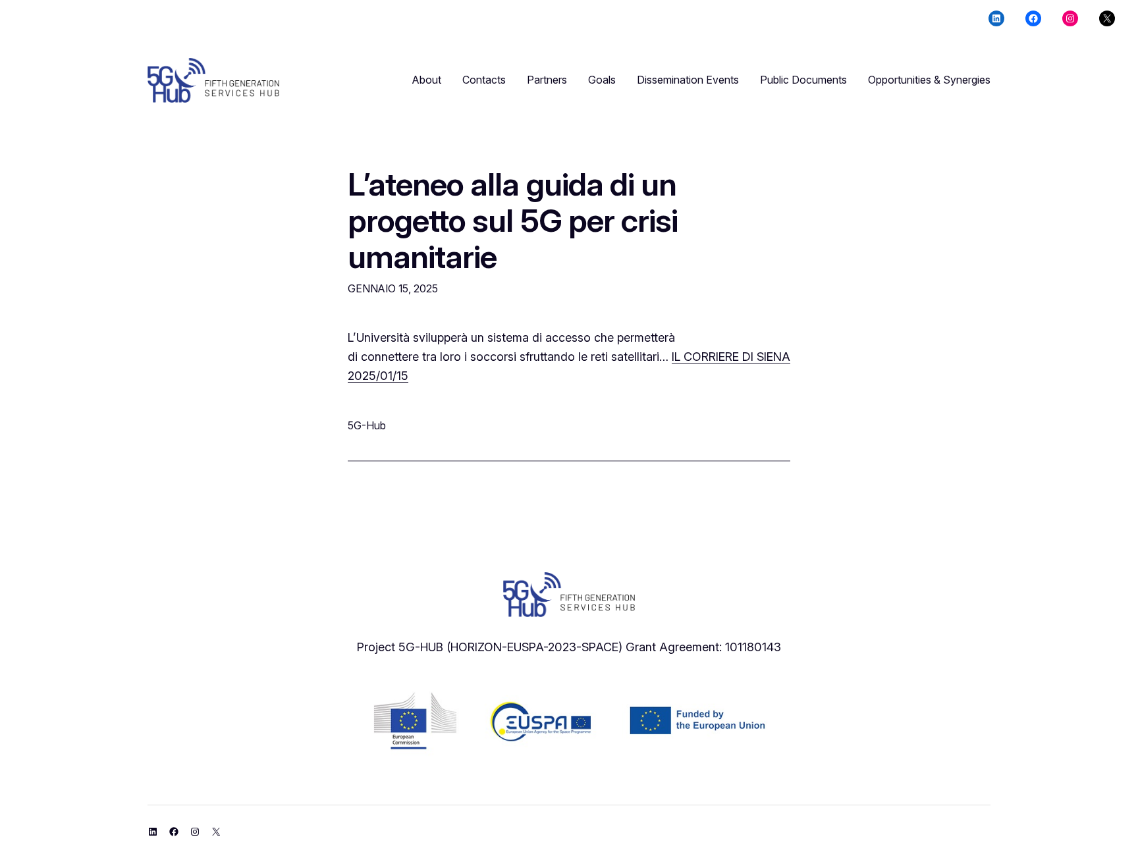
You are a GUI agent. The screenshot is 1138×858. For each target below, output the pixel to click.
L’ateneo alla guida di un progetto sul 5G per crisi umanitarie (513, 220)
